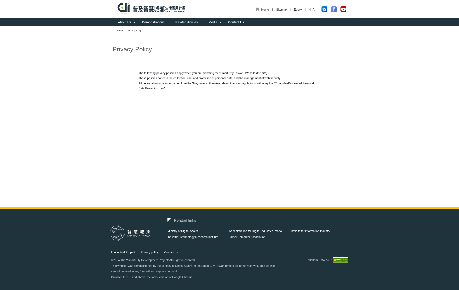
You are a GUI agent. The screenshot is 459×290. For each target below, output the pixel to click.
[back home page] (150, 9)
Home (120, 30)
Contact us (171, 252)
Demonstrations (153, 22)
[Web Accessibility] (340, 259)
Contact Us (236, 22)
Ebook (298, 9)
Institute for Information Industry (310, 231)
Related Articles (186, 22)
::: (254, 10)
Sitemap (281, 9)
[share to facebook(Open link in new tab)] (334, 9)
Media (213, 22)
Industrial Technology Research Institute (192, 236)
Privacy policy (149, 252)
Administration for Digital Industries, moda (255, 231)
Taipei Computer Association (247, 236)
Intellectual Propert (123, 252)
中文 (312, 9)
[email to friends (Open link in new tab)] (324, 9)
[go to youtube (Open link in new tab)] (343, 9)
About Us (124, 22)
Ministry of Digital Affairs (182, 231)
